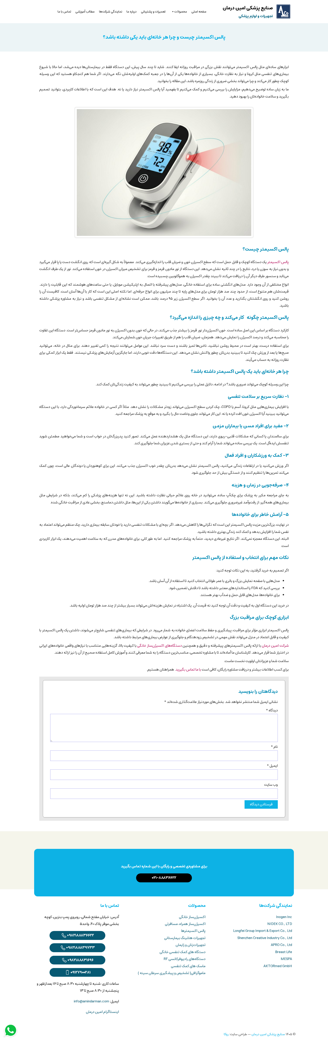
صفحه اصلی (198, 11)
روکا (226, 1034)
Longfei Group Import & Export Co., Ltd (262, 931)
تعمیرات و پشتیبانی (153, 11)
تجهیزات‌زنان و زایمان (191, 945)
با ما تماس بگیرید (188, 670)
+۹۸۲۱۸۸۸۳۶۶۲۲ (80, 935)
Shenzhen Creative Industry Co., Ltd (264, 938)
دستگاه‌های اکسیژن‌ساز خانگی (159, 646)
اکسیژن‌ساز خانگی (192, 917)
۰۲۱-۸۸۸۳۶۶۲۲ (164, 878)
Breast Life (283, 952)
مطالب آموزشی (85, 11)
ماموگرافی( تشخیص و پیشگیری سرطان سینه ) (172, 973)
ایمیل (272, 766)
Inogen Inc (284, 917)
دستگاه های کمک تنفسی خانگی (183, 952)
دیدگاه (272, 710)
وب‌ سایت (271, 785)
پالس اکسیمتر (278, 262)
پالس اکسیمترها (193, 931)
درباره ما (132, 11)
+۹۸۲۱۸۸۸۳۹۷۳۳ (80, 948)
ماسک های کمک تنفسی (188, 966)
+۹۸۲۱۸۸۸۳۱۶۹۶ (80, 960)
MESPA (286, 959)
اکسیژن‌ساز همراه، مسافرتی (185, 924)
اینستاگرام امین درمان (102, 1012)
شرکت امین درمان (275, 646)
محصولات (180, 11)
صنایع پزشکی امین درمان (268, 1034)
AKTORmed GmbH (278, 966)
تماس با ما (64, 11)
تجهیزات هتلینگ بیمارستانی (185, 938)
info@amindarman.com (91, 1001)
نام (274, 747)
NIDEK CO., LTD (279, 924)
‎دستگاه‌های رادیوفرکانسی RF (185, 959)
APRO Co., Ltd (281, 945)
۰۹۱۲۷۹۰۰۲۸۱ (81, 972)
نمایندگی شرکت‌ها (110, 11)
